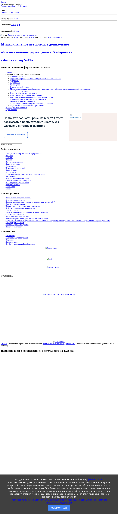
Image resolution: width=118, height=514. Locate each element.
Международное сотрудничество (23, 101)
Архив (8, 189)
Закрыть (4, 2)
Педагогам (10, 240)
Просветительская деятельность (18, 198)
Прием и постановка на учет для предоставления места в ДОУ (30, 202)
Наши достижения (13, 164)
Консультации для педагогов (17, 238)
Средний (15, 6)
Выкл (16, 31)
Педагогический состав (19, 87)
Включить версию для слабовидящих (22, 35)
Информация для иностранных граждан (21, 208)
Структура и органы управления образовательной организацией (35, 79)
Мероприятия (11, 176)
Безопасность (11, 172)
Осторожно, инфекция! (15, 214)
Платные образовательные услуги (23, 93)
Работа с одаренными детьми (17, 225)
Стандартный (6, 6)
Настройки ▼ (58, 37)
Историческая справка (14, 162)
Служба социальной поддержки (18, 181)
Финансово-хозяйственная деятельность (26, 95)
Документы (14, 81)
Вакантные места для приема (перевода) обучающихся (31, 97)
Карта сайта (10, 187)
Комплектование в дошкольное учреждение (23, 206)
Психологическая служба (15, 168)
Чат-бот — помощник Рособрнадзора (20, 244)
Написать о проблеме (15, 135)
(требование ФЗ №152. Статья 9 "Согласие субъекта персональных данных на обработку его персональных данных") (59, 501)
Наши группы (11, 170)
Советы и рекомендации (15, 204)
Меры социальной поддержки (17, 216)
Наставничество (12, 242)
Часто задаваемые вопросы (16, 108)
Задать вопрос (11, 110)
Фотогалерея (11, 166)
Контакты (9, 158)
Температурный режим (15, 223)
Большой (23, 6)
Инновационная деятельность (17, 183)
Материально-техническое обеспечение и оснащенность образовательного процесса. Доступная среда (50, 89)
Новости (9, 160)
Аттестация (10, 236)
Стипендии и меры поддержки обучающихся (28, 99)
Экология (9, 156)
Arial (3, 12)
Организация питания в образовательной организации (31, 103)
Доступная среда (21, 91)
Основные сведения (18, 77)
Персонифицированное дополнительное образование (27, 219)
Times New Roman (12, 12)
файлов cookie (95, 479)
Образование (15, 83)
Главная (9, 72)
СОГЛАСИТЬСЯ (59, 508)
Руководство (15, 85)
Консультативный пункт (15, 200)
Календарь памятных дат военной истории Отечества (27, 212)
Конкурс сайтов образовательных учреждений (24, 154)
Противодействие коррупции (17, 178)
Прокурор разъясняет (14, 227)
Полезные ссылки (13, 185)
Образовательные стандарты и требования (27, 106)
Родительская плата (13, 210)
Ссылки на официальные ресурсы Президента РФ (25, 174)
